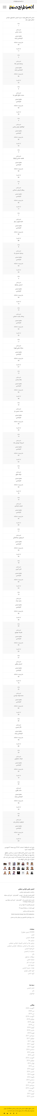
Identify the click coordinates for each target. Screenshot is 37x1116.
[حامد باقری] (23, 873)
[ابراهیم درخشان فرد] (18, 864)
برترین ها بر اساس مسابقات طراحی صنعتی (20, 946)
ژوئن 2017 (31, 1041)
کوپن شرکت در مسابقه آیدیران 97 (26, 908)
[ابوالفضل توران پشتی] (5, 873)
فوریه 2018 (30, 1033)
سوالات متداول (29, 957)
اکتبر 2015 (31, 1082)
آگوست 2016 (30, 1058)
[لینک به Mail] (4, 1113)
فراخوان (32, 993)
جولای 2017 (30, 1038)
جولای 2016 (30, 1060)
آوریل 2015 (30, 1093)
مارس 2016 (30, 1071)
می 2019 (31, 1013)
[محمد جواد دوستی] (5, 864)
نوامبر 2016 (30, 1052)
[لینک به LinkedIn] (7, 1113)
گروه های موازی (29, 971)
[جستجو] (10, 7)
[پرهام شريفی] (32, 868)
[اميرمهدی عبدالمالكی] (14, 868)
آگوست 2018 (30, 1016)
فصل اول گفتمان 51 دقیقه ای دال (26, 905)
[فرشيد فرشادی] (9, 864)
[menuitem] (10, 7)
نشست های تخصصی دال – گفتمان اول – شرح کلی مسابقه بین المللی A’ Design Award (20, 901)
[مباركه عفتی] (23, 864)
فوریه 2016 (30, 1074)
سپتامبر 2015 (30, 1085)
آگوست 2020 (30, 1008)
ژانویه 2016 (30, 1077)
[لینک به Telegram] (10, 1113)
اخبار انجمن (30, 988)
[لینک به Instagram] (13, 1113)
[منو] (5, 7)
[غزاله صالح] (9, 868)
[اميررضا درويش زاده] (27, 868)
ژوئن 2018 (31, 1022)
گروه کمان (31, 973)
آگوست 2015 (30, 1088)
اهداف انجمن (30, 937)
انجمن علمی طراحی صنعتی (26, 889)
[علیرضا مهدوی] (27, 864)
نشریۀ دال (31, 965)
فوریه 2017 (30, 1047)
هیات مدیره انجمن (28, 968)
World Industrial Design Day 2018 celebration (22, 914)
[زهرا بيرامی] (18, 868)
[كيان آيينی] (27, 873)
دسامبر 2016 (30, 1049)
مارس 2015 (30, 1096)
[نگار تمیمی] (14, 864)
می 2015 (31, 1091)
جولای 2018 (30, 1019)
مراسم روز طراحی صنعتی (28, 911)
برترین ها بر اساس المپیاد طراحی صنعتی (21, 943)
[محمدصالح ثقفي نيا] (9, 873)
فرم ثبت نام (30, 962)
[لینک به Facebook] (16, 1113)
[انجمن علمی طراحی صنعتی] (21, 7)
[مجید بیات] (14, 873)
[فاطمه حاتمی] (32, 873)
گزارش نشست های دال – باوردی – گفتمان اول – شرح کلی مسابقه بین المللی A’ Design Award (19, 896)
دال (33, 954)
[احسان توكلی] (5, 868)
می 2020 (31, 1011)
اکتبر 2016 (31, 1055)
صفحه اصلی (30, 959)
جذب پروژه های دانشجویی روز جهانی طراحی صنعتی (22, 917)
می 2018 (31, 1025)
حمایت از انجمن (29, 951)
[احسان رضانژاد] (32, 864)
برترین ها (31, 940)
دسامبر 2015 (30, 1080)
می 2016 (31, 1066)
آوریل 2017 (30, 1044)
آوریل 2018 (30, 1027)
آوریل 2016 (30, 1069)
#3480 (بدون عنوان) (27, 932)
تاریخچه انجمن (29, 948)
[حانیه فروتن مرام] (18, 873)
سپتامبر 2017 (30, 1036)
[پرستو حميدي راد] (23, 868)
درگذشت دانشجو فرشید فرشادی (27, 892)
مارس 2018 (30, 1030)
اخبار (32, 935)
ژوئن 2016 (31, 1063)
